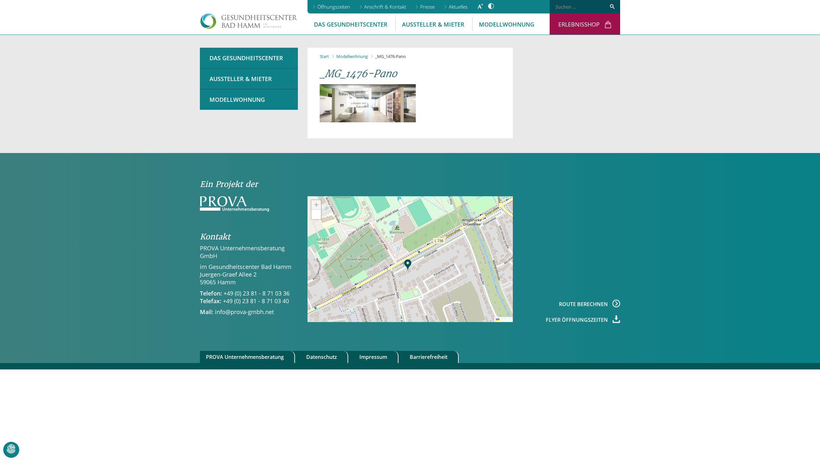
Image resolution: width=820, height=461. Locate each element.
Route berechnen (584, 304)
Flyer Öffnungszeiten (577, 319)
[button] (407, 265)
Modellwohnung (506, 24)
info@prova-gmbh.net (244, 312)
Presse (427, 7)
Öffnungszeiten (333, 7)
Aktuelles (458, 7)
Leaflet (505, 319)
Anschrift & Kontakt (385, 7)
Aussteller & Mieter (433, 24)
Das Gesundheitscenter (351, 24)
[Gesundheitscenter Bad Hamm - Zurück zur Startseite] (249, 21)
